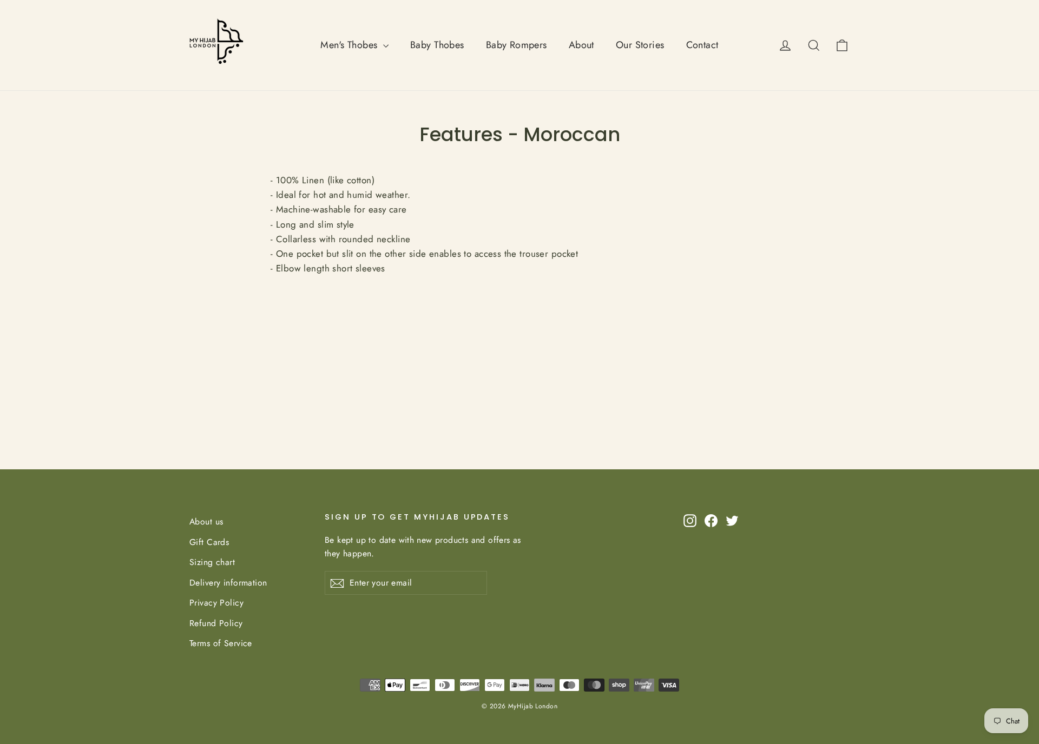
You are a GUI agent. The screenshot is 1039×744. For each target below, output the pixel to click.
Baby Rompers (516, 45)
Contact (702, 45)
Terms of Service (220, 643)
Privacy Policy (216, 602)
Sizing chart (212, 562)
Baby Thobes (437, 45)
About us (206, 521)
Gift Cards (209, 542)
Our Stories (640, 45)
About (581, 45)
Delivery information (228, 582)
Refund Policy (216, 623)
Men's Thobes (350, 45)
